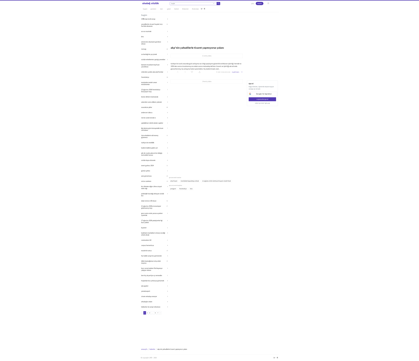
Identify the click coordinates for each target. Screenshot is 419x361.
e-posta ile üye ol (262, 99)
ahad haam (173, 181)
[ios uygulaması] (204, 9)
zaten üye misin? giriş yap (262, 103)
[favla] (192, 72)
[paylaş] (200, 72)
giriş (252, 3)
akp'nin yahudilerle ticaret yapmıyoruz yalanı (197, 47)
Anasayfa (144, 349)
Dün (161, 9)
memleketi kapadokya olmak (190, 181)
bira (191, 189)
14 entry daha (206, 81)
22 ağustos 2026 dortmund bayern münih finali (216, 181)
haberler (152, 349)
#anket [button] (176, 9)
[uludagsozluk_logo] (150, 3)
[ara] (218, 3)
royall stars (235, 72)
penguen (173, 189)
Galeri (169, 9)
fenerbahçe (183, 189)
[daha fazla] (268, 3)
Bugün (145, 9)
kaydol (260, 3)
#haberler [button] (185, 9)
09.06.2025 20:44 (225, 72)
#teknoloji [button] (195, 9)
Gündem (153, 9)
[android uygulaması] (202, 9)
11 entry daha (206, 56)
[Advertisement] (223, 27)
